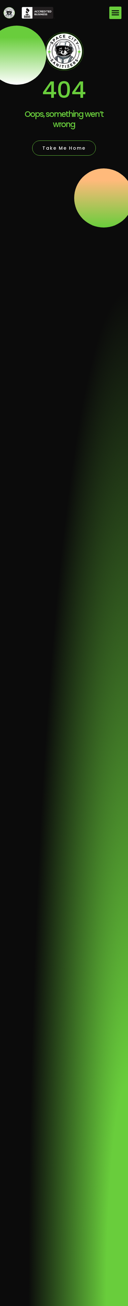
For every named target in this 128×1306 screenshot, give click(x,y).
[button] (115, 13)
